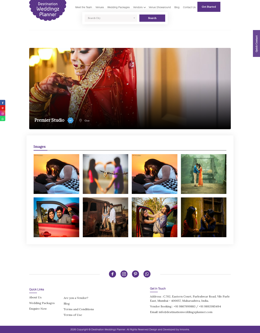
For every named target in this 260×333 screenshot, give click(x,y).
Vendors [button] (138, 7)
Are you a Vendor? (76, 298)
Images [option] (40, 146)
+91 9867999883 (184, 306)
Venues (100, 7)
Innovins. (185, 329)
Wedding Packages (118, 7)
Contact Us (189, 7)
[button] (110, 18)
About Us (35, 297)
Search (152, 18)
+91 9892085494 (210, 306)
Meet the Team (83, 7)
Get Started (209, 6)
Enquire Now (38, 308)
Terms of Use (73, 315)
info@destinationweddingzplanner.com (185, 312)
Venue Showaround (160, 7)
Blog (177, 7)
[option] (130, 194)
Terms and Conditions (79, 309)
